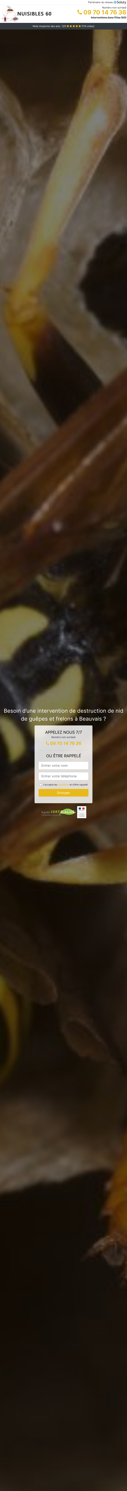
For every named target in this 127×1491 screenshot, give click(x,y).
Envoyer (63, 793)
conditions (63, 784)
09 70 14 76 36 (104, 12)
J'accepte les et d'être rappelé (65, 784)
